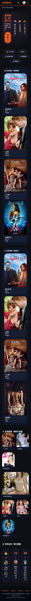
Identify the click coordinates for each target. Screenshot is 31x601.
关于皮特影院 (4, 591)
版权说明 (20, 591)
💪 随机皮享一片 (7, 37)
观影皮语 (13, 591)
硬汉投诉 (27, 591)
